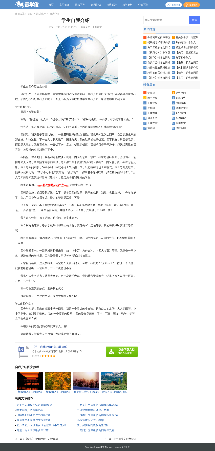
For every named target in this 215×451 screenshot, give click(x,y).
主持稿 (151, 108)
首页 (51, 4)
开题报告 (181, 98)
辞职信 (151, 93)
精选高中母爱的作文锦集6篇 (33, 420)
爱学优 (103, 447)
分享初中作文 (183, 57)
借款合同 (181, 128)
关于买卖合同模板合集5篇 (92, 425)
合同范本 (181, 103)
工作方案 (152, 113)
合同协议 (96, 4)
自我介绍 (54, 13)
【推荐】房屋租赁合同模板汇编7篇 (98, 415)
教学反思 (152, 98)
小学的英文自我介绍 (124, 439)
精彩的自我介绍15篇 (158, 72)
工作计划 (152, 103)
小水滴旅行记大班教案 (90, 420)
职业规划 (181, 113)
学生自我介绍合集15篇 (29, 410)
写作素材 (181, 118)
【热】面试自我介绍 (187, 67)
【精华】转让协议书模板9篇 (33, 415)
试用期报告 (182, 108)
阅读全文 (85, 27)
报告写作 (80, 4)
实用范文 (64, 4)
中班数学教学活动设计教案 (93, 410)
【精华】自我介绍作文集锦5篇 (42, 439)
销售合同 (181, 93)
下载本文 (97, 27)
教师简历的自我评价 (158, 37)
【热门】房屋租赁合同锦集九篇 (96, 430)
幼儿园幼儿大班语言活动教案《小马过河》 (42, 425)
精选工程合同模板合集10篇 (32, 430)
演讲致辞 (112, 4)
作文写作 (143, 4)
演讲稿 (151, 128)
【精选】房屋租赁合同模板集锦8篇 (98, 405)
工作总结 (152, 123)
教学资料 (127, 4)
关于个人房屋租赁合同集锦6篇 (34, 405)
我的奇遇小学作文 (186, 42)
